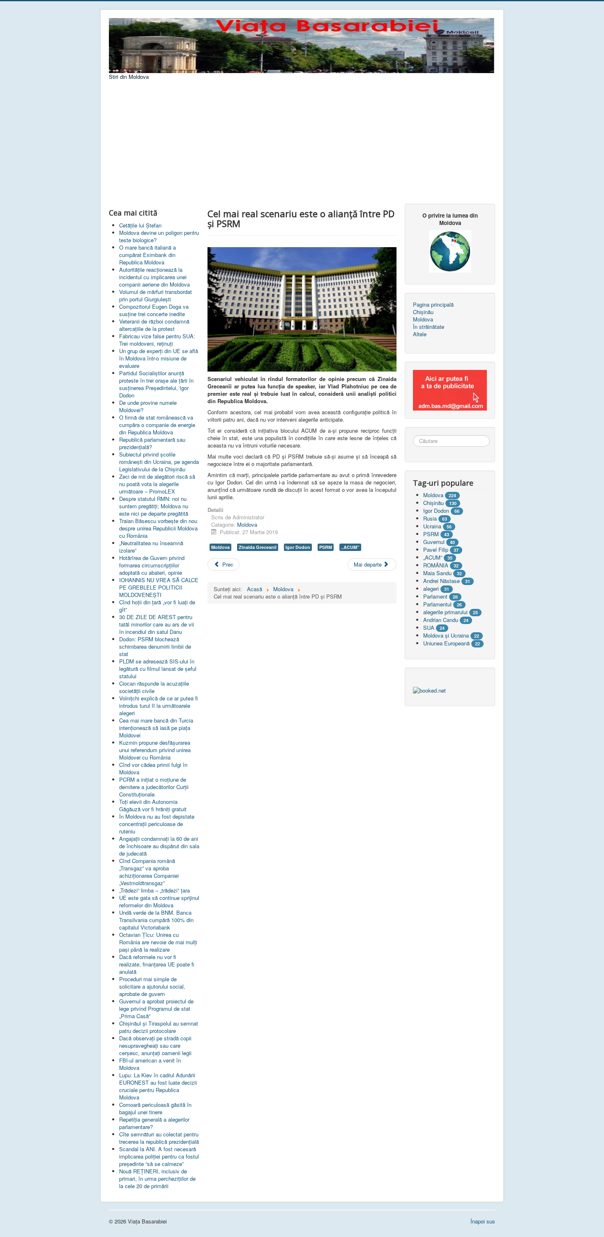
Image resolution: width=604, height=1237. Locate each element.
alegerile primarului (445, 612)
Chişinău (433, 503)
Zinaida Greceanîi (258, 547)
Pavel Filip (435, 549)
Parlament (435, 596)
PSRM (325, 547)
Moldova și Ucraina (446, 635)
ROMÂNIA (435, 565)
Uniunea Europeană (446, 643)
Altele (419, 334)
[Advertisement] (302, 142)
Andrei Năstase (441, 581)
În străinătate (428, 326)
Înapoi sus (482, 1221)
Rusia (430, 518)
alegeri (431, 588)
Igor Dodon (298, 547)
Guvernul (434, 542)
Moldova (247, 524)
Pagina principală (433, 304)
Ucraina (432, 526)
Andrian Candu (440, 620)
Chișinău (423, 312)
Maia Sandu (437, 573)
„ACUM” (350, 547)
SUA (428, 627)
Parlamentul (437, 604)
